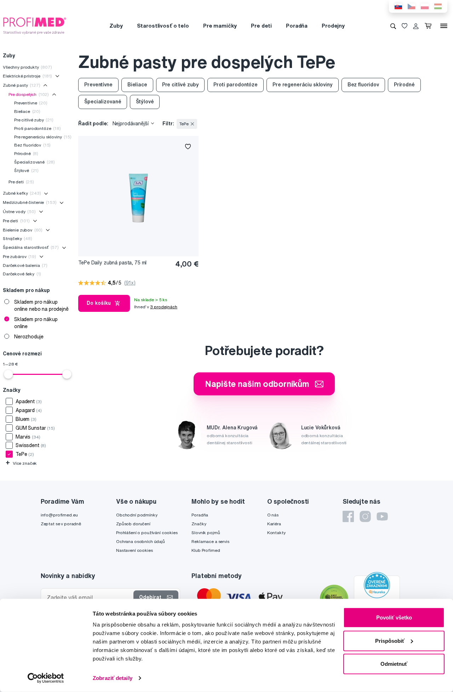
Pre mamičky (220, 25)
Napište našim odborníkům (257, 383)
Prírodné (26, 153)
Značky (198, 523)
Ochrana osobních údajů (140, 541)
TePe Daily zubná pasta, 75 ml (112, 262)
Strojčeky (17, 238)
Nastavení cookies (134, 550)
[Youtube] (382, 516)
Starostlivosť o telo (163, 25)
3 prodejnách (163, 306)
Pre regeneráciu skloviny (42, 137)
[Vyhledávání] (393, 26)
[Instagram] (365, 516)
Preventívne (30, 103)
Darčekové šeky (22, 273)
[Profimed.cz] (35, 25)
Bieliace (27, 111)
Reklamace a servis (210, 541)
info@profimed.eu (59, 515)
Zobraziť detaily (112, 678)
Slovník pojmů (205, 532)
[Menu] (444, 26)
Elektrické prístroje (27, 76)
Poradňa (297, 25)
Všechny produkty (27, 67)
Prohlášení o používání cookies (147, 532)
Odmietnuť (393, 664)
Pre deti (261, 25)
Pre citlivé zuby (33, 120)
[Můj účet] (416, 26)
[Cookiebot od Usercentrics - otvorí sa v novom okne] (46, 678)
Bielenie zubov (22, 230)
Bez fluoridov (32, 145)
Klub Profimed (205, 550)
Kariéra (274, 523)
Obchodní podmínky (136, 515)
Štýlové (26, 170)
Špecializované (34, 162)
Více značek (21, 463)
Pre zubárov (19, 256)
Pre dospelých (28, 94)
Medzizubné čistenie (29, 202)
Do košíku (99, 303)
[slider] (8, 374)
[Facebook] (348, 516)
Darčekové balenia (25, 265)
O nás (273, 515)
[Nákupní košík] (429, 26)
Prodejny (333, 25)
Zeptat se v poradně (61, 523)
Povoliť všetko (394, 617)
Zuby (115, 25)
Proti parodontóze (37, 128)
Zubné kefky (22, 193)
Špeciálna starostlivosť (31, 247)
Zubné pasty (21, 85)
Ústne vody (19, 211)
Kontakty (276, 532)
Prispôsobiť (390, 640)
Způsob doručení (133, 523)
